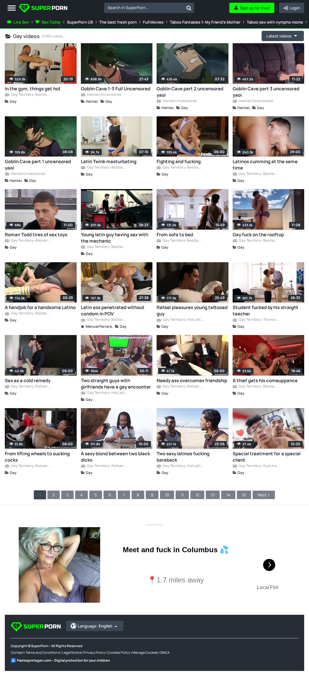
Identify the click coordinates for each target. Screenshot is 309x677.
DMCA (165, 652)
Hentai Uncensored (103, 95)
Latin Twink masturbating (108, 161)
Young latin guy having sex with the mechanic (114, 237)
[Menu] (11, 8)
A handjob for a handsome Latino (40, 307)
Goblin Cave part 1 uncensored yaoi (38, 164)
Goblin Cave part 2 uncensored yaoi (190, 91)
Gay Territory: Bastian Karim (31, 95)
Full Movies (153, 22)
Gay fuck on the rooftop (258, 234)
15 (244, 495)
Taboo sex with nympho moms (275, 22)
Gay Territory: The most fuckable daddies (259, 320)
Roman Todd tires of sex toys (36, 234)
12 (197, 495)
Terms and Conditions (43, 652)
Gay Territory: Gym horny (259, 466)
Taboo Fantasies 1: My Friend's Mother (205, 22)
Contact (17, 652)
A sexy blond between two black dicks (115, 456)
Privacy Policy (94, 652)
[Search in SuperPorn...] (189, 8)
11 (182, 495)
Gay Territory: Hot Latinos (183, 320)
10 (167, 495)
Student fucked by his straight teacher (265, 310)
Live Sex (21, 22)
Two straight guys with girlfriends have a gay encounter (116, 383)
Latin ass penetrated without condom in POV (113, 310)
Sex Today (51, 22)
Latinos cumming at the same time (265, 164)
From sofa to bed (175, 234)
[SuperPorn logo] (43, 9)
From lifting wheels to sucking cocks (37, 456)
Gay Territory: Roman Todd (31, 241)
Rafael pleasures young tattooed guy (192, 310)
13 (213, 495)
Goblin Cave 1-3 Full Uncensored (115, 88)
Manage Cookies (145, 652)
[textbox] (144, 7)
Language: (95, 626)
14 (228, 495)
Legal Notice (71, 652)
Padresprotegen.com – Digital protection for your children (63, 660)
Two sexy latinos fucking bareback (183, 456)
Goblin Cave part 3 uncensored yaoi (266, 91)
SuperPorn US (80, 22)
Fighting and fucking (179, 161)
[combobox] (149, 8)
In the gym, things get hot (33, 88)
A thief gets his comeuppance (265, 380)
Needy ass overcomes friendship (192, 380)
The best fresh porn (118, 22)
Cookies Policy (118, 652)
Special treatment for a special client (267, 456)
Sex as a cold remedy (27, 380)
